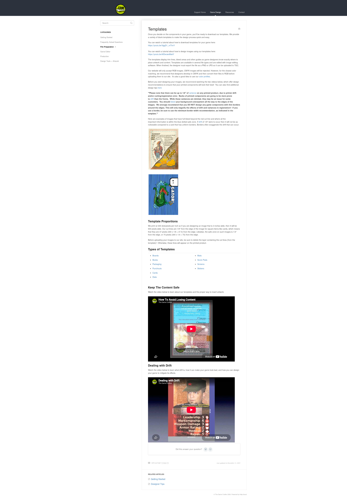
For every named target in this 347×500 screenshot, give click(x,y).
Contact (241, 12)
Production (104, 56)
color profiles (204, 76)
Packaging (156, 264)
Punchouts (157, 268)
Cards (155, 272)
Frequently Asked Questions (111, 42)
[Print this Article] (239, 29)
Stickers (200, 268)
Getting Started (106, 37)
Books (155, 259)
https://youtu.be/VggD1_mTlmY (161, 45)
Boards (155, 255)
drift (152, 98)
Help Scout (243, 494)
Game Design (215, 12)
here (160, 87)
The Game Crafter (221, 494)
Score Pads (202, 259)
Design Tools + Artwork (109, 61)
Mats (199, 255)
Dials (154, 277)
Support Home (200, 12)
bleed (173, 101)
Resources (229, 12)
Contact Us (165, 463)
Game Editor (105, 51)
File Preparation (107, 46)
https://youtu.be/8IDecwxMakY (161, 54)
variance (192, 93)
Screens (200, 264)
